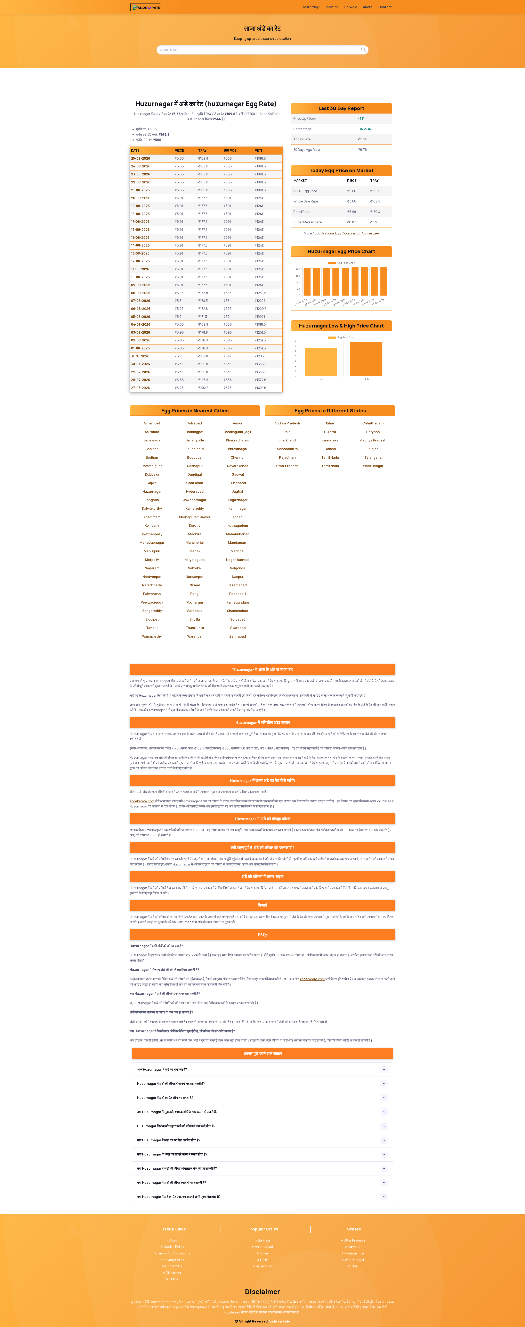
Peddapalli (237, 593)
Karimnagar (237, 508)
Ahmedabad (264, 1246)
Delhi (287, 432)
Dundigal (195, 474)
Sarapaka (194, 610)
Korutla (195, 525)
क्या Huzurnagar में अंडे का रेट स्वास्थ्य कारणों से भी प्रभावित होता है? (179, 1196)
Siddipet (152, 619)
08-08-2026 (140, 293)
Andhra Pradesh (287, 423)
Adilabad (195, 423)
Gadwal (238, 474)
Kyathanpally (152, 534)
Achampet (152, 423)
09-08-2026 (140, 285)
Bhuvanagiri (237, 449)
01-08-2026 (140, 348)
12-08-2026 (140, 261)
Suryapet (237, 619)
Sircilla (194, 619)
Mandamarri (237, 542)
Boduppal (194, 457)
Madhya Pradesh (373, 440)
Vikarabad (238, 627)
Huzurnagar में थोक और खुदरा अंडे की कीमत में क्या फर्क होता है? (176, 1126)
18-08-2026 (140, 214)
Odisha (330, 449)
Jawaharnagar (194, 500)
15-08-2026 (140, 237)
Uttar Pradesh (287, 466)
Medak (194, 551)
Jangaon (152, 500)
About (368, 7)
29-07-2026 (140, 372)
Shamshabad (237, 610)
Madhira (194, 534)
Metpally (152, 559)
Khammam (152, 517)
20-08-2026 (140, 198)
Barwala (350, 7)
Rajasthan (287, 457)
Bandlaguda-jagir (237, 432)
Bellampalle (195, 440)
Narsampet (195, 576)
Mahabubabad (237, 534)
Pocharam (195, 602)
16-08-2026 (140, 229)
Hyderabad (195, 491)
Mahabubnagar (152, 542)
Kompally (152, 525)
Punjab (373, 449)
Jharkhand (287, 440)
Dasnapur (195, 466)
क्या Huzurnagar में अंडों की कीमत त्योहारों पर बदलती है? (171, 1182)
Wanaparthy (152, 636)
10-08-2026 (140, 277)
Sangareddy (152, 610)
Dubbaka (152, 474)
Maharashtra (287, 449)
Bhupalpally (194, 449)
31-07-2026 (140, 356)
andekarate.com (142, 801)
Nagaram (152, 568)
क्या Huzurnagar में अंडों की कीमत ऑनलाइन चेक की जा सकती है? (177, 1168)
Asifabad (152, 432)
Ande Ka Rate (279, 1321)
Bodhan (152, 457)
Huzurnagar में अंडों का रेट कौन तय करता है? (165, 1097)
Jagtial (237, 491)
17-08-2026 (140, 221)
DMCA (173, 1279)
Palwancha (152, 593)
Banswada (152, 440)
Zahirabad (237, 636)
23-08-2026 (140, 174)
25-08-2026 (140, 158)
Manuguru (152, 551)
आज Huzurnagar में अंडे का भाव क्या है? (162, 1069)
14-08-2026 (140, 245)
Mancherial (195, 542)
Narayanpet (152, 576)
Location (331, 7)
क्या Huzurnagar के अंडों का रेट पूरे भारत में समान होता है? (172, 1154)
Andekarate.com (312, 979)
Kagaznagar (238, 500)
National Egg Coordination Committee (350, 233)
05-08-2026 (140, 316)
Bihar (330, 423)
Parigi (194, 593)
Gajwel (152, 483)
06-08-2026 (140, 308)
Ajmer (264, 1253)
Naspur (237, 576)
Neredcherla (152, 585)
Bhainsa (152, 449)
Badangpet (195, 432)
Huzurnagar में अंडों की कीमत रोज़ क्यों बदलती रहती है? (171, 1083)
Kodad (238, 517)
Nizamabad (237, 585)
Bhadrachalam (237, 440)
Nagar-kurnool (237, 559)
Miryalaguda (195, 559)
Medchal (237, 551)
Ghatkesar (194, 483)
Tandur (152, 627)
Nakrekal (195, 568)
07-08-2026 (140, 300)
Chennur (238, 457)
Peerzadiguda (152, 602)
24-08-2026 (140, 166)
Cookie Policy (174, 1246)
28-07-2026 (140, 380)
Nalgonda (237, 568)
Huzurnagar (152, 491)
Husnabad (237, 483)
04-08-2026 (140, 324)
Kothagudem (237, 525)
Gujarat (330, 432)
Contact (385, 7)
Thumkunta (195, 627)
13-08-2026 (140, 253)
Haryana (373, 432)
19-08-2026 (140, 206)
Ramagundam (237, 602)
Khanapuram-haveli (195, 517)
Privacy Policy (174, 1260)
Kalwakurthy (152, 508)
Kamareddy (195, 508)
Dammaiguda (152, 466)
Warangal (194, 636)
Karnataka (330, 440)
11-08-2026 (140, 269)
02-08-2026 (140, 340)
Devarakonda (237, 466)
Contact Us (173, 1266)
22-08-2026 (140, 182)
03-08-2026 (140, 332)
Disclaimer (173, 1272)
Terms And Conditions (173, 1253)
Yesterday (310, 7)
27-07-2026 (140, 387)
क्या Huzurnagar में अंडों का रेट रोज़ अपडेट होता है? (168, 1140)
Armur (237, 423)
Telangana (373, 457)
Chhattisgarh (373, 423)
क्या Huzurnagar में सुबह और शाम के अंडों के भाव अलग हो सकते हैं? (177, 1112)
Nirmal (195, 585)
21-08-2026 (140, 190)
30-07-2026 (140, 364)
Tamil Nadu (330, 457)
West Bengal (373, 466)
